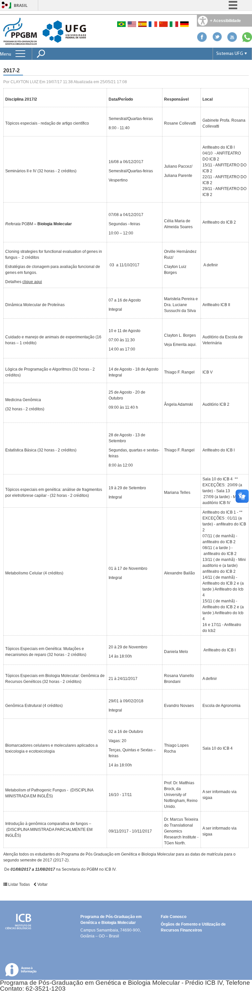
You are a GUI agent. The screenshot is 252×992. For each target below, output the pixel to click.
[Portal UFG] (64, 31)
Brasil (21, 5)
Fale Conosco (173, 916)
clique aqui (32, 281)
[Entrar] (5, 5)
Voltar (42, 884)
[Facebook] (202, 40)
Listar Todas (19, 884)
